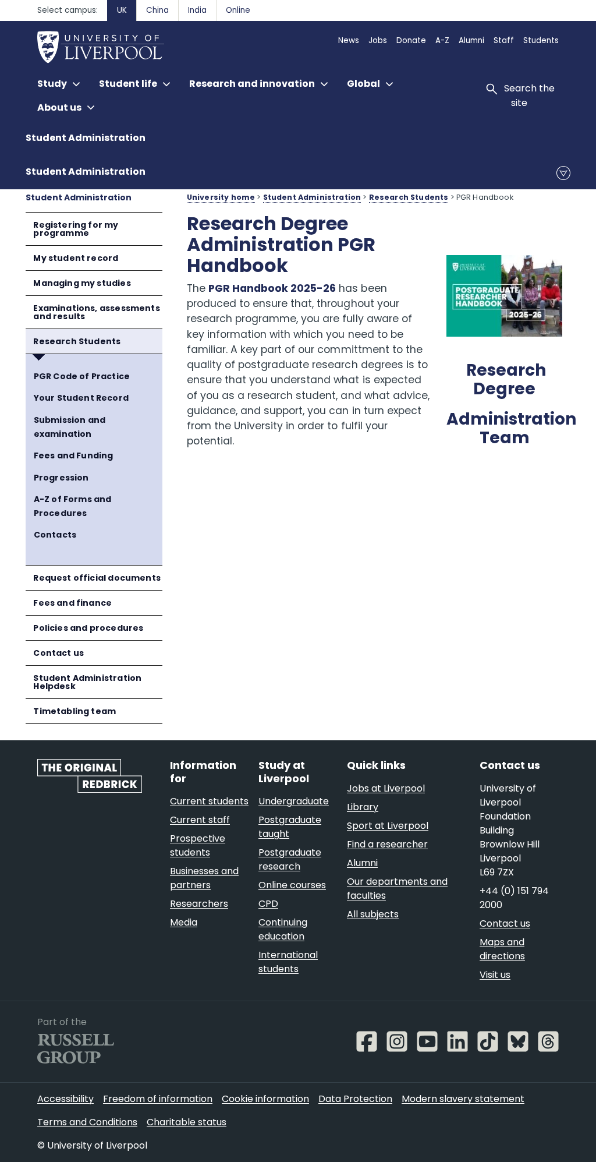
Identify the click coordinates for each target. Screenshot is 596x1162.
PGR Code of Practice (82, 376)
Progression (61, 477)
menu (563, 173)
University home (221, 197)
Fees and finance (72, 603)
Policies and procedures (88, 628)
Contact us (58, 653)
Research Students (76, 341)
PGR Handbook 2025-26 (272, 288)
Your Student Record (81, 398)
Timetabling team (74, 711)
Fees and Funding (73, 455)
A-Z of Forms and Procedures (73, 506)
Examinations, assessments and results (96, 312)
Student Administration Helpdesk (87, 682)
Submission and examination (69, 427)
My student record (75, 258)
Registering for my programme (75, 229)
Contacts (55, 535)
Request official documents (97, 578)
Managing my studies (81, 283)
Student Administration (86, 137)
